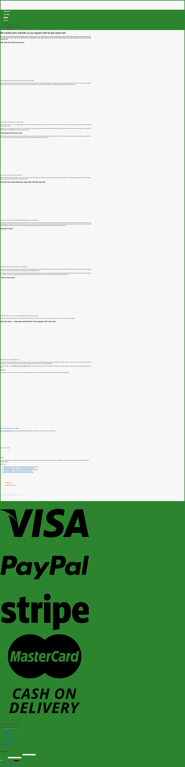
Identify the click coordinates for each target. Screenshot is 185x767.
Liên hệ (5, 746)
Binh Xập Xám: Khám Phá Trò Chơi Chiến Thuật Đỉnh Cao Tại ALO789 (20, 466)
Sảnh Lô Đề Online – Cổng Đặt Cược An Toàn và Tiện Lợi (17, 471)
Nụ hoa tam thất (10, 733)
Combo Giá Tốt (10, 743)
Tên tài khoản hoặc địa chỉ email (11, 754)
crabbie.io (19, 765)
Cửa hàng (6, 732)
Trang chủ (6, 730)
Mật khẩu (4, 757)
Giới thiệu (6, 744)
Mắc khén (8, 735)
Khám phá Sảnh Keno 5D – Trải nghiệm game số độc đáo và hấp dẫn (20, 469)
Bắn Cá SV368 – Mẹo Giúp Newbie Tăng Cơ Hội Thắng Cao (18, 472)
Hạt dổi (8, 736)
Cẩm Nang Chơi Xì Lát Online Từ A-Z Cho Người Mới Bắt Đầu (18, 468)
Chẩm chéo (9, 737)
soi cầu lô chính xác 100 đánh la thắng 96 (11, 725)
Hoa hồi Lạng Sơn (10, 739)
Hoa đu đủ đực (10, 741)
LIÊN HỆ (5, 20)
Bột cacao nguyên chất (12, 740)
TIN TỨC (5, 17)
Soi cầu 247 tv (4, 765)
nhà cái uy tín (12, 765)
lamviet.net (8, 482)
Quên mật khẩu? (5, 763)
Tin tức (5, 747)
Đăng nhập (16, 760)
